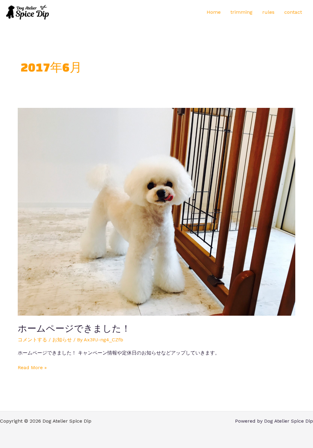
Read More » (32, 367)
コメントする (32, 340)
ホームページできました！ (74, 328)
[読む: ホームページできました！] (156, 211)
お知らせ (62, 340)
